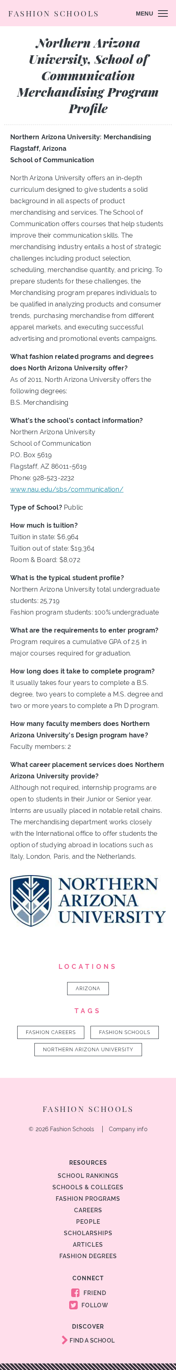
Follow (94, 1305)
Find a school (91, 1340)
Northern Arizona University (88, 1049)
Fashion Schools (53, 13)
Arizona (88, 988)
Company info (128, 1129)
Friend (94, 1293)
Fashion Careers (51, 1032)
